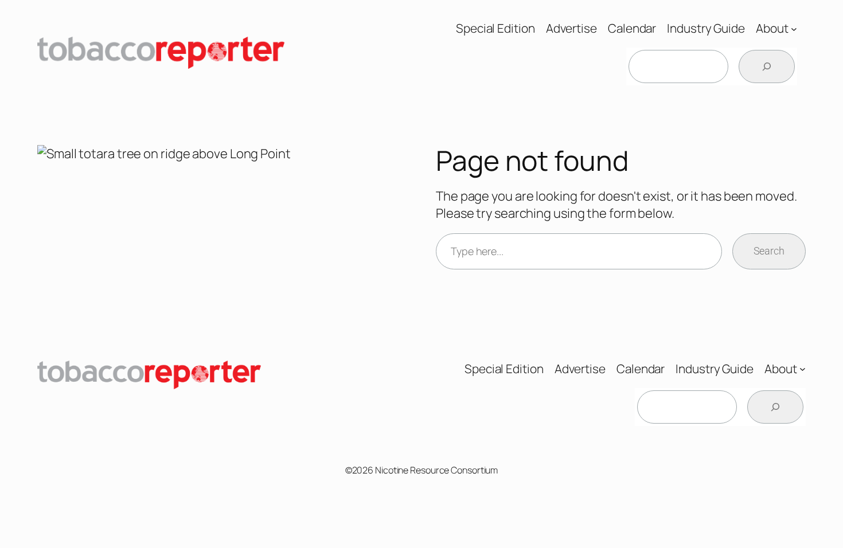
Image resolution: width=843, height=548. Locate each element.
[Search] (767, 66)
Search (769, 251)
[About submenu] (794, 28)
